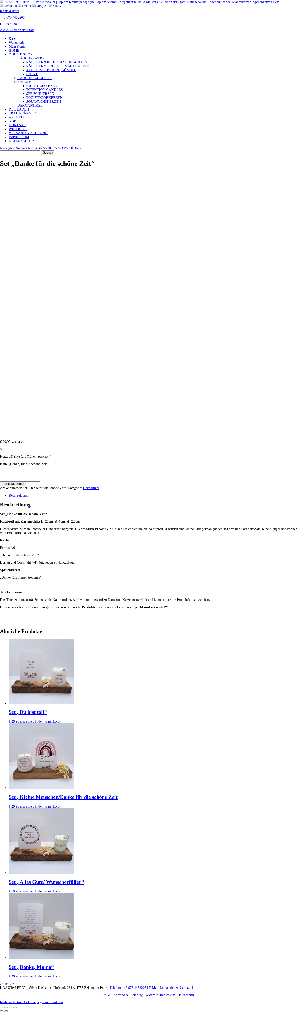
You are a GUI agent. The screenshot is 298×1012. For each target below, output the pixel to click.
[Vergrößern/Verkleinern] (1, 1007)
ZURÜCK (7, 984)
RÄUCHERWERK (31, 58)
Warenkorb (16, 42)
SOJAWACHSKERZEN (43, 101)
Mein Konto (17, 46)
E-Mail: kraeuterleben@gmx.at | (171, 987)
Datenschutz (185, 995)
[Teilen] (10, 1007)
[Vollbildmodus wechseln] (6, 1007)
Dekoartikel (91, 488)
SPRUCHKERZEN (40, 93)
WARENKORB (69, 148)
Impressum (167, 995)
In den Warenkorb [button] (47, 721)
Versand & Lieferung (128, 995)
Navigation (7, 148)
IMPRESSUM (19, 137)
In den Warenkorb (13, 483)
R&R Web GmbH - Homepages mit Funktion (31, 1002)
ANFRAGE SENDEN (41, 148)
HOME (14, 50)
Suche (20, 148)
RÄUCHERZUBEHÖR (34, 78)
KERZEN (24, 82)
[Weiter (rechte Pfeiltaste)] (6, 1011)
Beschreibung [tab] (18, 495)
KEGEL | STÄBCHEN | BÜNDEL (51, 70)
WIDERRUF (18, 129)
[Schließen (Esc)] (15, 1007)
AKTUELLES (19, 117)
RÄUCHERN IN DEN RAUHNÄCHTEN (56, 62)
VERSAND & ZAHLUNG (28, 133)
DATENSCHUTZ (21, 141)
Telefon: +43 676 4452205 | (129, 987)
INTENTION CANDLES (44, 90)
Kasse (13, 38)
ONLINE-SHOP (20, 54)
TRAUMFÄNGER (22, 113)
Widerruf (151, 995)
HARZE (32, 74)
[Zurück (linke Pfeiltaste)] (1, 1011)
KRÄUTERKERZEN (41, 86)
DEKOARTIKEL (30, 105)
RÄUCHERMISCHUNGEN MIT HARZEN (58, 66)
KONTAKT (17, 125)
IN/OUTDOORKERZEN (44, 97)
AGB (12, 121)
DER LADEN (19, 109)
